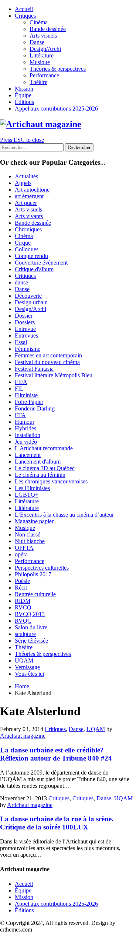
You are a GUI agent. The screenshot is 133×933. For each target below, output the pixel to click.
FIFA (21, 382)
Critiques (25, 16)
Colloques (26, 249)
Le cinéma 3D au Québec (45, 468)
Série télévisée (31, 640)
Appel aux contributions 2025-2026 (56, 108)
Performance (44, 75)
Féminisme (27, 349)
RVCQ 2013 (30, 614)
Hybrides (25, 428)
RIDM (22, 601)
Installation (27, 435)
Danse (37, 42)
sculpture (25, 634)
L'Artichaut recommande (44, 448)
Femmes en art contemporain (48, 355)
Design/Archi (45, 49)
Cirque (23, 243)
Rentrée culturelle (35, 594)
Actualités (26, 176)
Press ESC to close (22, 140)
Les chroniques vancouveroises (51, 481)
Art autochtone (32, 189)
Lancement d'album (38, 461)
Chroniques (28, 229)
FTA (20, 415)
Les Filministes (32, 488)
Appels (23, 183)
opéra (21, 554)
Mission (24, 88)
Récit (21, 587)
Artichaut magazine (22, 736)
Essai (21, 342)
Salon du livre (31, 627)
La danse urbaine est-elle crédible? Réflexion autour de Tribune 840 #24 (56, 754)
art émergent (29, 196)
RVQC (23, 621)
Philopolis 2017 (33, 574)
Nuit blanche (30, 541)
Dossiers (25, 322)
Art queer (26, 203)
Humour (24, 422)
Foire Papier (29, 402)
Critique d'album (34, 269)
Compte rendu (31, 256)
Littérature (42, 55)
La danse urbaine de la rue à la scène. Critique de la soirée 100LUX (56, 823)
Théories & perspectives (58, 69)
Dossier (24, 315)
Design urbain (31, 302)
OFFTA (24, 548)
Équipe (23, 95)
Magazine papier (34, 521)
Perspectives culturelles (42, 568)
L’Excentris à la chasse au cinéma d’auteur (64, 514)
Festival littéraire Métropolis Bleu (53, 375)
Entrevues (26, 335)
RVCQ (23, 607)
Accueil (24, 9)
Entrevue (25, 329)
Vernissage (27, 667)
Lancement (28, 455)
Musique (40, 62)
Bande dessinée (48, 29)
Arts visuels (43, 35)
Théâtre (38, 82)
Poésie (22, 581)
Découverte (28, 296)
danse (21, 282)
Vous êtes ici (29, 674)
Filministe (26, 395)
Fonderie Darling (35, 408)
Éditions (24, 102)
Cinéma (39, 22)
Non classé (27, 534)
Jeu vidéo (26, 441)
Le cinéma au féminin (40, 475)
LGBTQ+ (26, 495)
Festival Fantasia (34, 369)
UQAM (24, 660)
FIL (19, 388)
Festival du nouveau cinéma (47, 362)
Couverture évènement (41, 262)
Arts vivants (29, 216)
